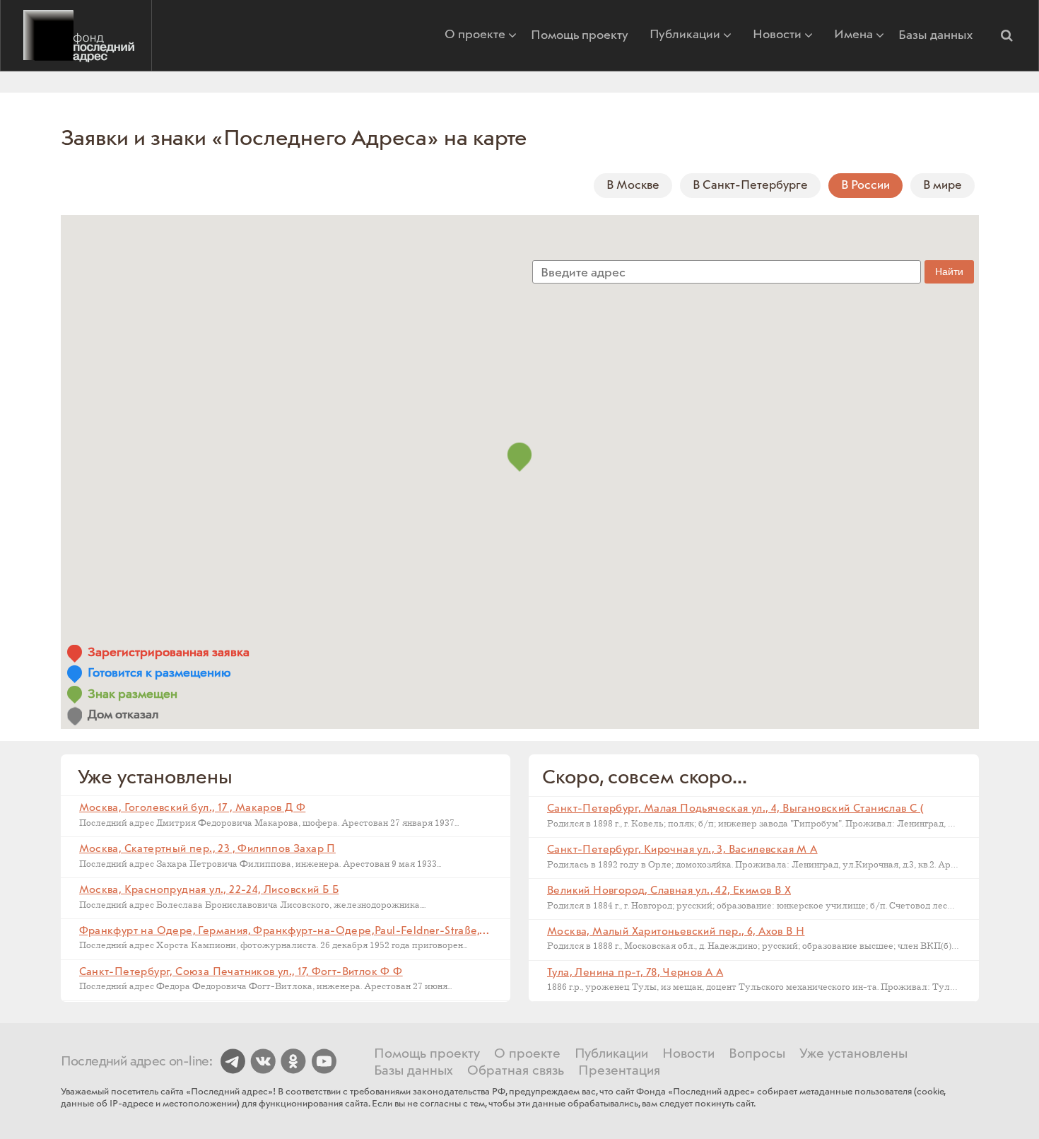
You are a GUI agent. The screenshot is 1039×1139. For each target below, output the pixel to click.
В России (865, 185)
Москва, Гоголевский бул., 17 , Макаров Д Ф (192, 808)
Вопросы (757, 1054)
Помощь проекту (579, 35)
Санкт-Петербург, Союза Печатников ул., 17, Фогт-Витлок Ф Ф (241, 972)
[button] (1006, 35)
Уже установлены (853, 1054)
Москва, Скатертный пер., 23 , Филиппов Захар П (207, 849)
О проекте (475, 36)
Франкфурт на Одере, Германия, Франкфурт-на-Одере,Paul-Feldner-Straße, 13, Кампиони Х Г (324, 931)
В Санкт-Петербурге (750, 185)
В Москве (632, 185)
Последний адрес (76, 35)
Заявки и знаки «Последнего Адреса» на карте (294, 138)
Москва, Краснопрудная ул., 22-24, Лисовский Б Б (209, 890)
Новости (777, 36)
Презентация (619, 1071)
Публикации (685, 36)
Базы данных (935, 35)
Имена (853, 36)
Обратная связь (515, 1071)
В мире (942, 185)
